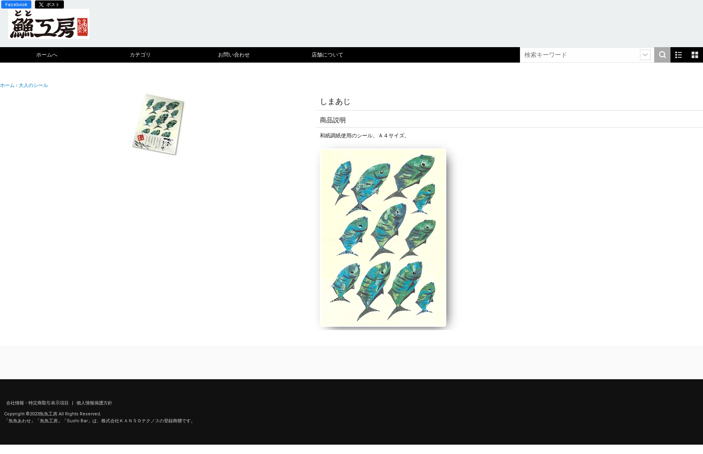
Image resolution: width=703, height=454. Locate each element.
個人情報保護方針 (94, 403)
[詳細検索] (645, 55)
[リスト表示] (678, 55)
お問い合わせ (234, 55)
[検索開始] (662, 55)
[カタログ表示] (695, 55)
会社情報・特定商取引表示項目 (38, 403)
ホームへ (46, 55)
